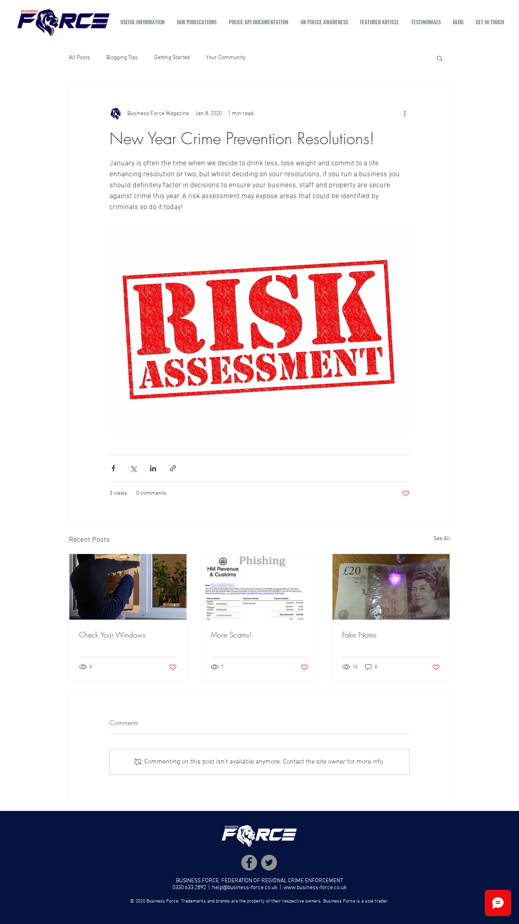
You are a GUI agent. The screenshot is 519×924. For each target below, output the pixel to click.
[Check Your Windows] (128, 587)
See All (441, 538)
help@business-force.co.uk (244, 887)
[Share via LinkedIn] (153, 468)
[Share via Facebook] (113, 468)
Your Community (226, 57)
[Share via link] (173, 468)
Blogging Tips (122, 57)
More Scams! (231, 635)
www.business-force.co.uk (315, 887)
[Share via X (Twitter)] (133, 468)
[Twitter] (269, 863)
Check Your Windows (112, 635)
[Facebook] (249, 863)
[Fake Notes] (391, 587)
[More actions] (405, 113)
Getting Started (172, 57)
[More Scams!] (259, 587)
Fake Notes (359, 635)
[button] (142, 22)
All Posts (79, 57)
